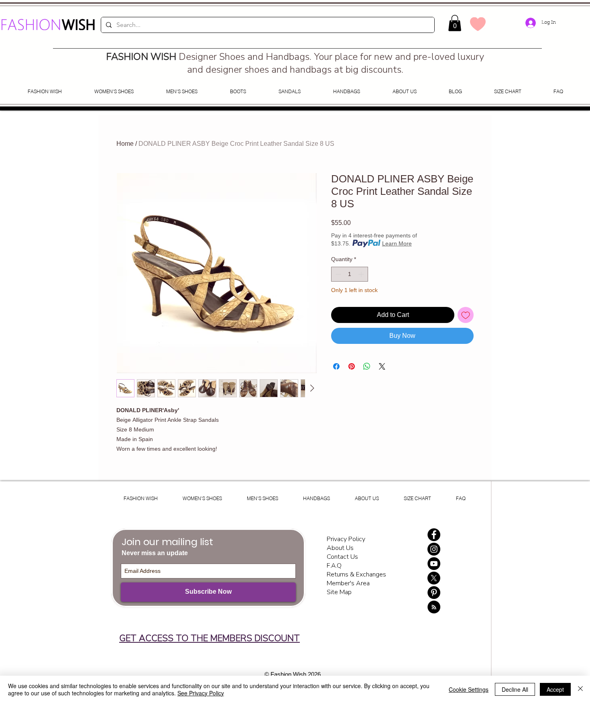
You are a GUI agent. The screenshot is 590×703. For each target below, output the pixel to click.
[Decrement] (337, 274)
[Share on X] (382, 366)
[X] (433, 578)
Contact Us (342, 556)
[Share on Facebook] (336, 366)
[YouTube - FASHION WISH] (433, 563)
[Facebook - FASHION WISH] (433, 534)
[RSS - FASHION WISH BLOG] (433, 607)
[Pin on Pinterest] (351, 366)
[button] (455, 23)
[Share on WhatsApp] (367, 366)
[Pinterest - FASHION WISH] (433, 592)
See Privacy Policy (200, 693)
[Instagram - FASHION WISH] (433, 549)
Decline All (515, 689)
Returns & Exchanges (356, 574)
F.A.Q (334, 565)
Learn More (397, 243)
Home (125, 143)
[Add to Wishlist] (466, 315)
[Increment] (362, 274)
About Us (340, 548)
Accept (555, 689)
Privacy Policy (347, 539)
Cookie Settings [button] (468, 689)
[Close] (580, 689)
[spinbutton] (349, 274)
